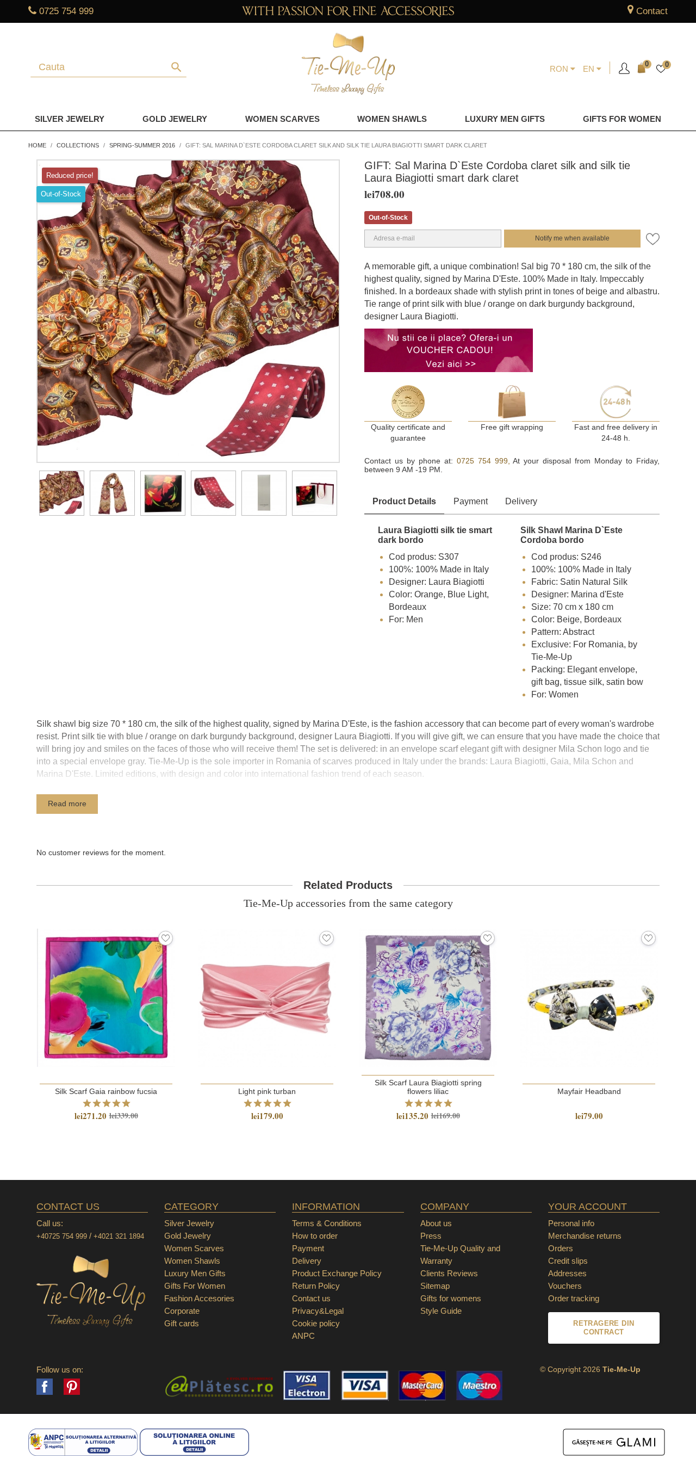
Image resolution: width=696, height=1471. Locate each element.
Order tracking (573, 1298)
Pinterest (72, 1387)
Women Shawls (392, 118)
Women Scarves (282, 118)
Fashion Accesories (199, 1298)
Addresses (567, 1273)
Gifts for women (622, 118)
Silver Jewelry (69, 118)
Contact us (311, 1298)
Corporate (182, 1310)
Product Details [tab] (404, 501)
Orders (560, 1248)
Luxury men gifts (505, 118)
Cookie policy (316, 1323)
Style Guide (441, 1310)
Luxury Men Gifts (195, 1273)
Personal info (571, 1223)
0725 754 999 (66, 11)
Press (431, 1235)
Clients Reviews (449, 1273)
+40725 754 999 (61, 1236)
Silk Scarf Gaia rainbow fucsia (106, 1091)
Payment (470, 501)
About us (436, 1223)
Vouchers (565, 1285)
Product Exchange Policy (337, 1273)
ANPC (303, 1335)
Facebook (44, 1387)
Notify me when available (572, 238)
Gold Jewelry (174, 118)
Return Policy (316, 1285)
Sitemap (435, 1285)
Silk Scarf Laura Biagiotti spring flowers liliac (428, 1087)
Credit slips (568, 1260)
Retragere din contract (603, 1327)
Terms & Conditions (327, 1223)
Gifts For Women (194, 1285)
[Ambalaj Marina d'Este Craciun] (314, 493)
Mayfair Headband (589, 1091)
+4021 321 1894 (119, 1236)
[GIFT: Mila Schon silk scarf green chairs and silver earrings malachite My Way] (61, 493)
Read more (67, 803)
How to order (315, 1235)
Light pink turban (267, 1091)
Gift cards (181, 1323)
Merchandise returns (585, 1235)
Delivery (521, 501)
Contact (652, 11)
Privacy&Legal (318, 1310)
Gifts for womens (450, 1298)
